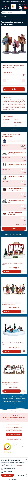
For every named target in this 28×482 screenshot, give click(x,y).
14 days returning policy (14, 419)
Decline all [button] (21, 475)
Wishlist (24, 271)
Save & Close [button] (7, 475)
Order (7, 271)
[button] (14, 479)
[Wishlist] (20, 7)
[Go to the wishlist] (20, 7)
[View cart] (25, 7)
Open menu (3, 8)
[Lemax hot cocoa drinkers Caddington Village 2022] (4, 189)
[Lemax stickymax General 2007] (4, 141)
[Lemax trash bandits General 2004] (4, 201)
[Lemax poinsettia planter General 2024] (4, 213)
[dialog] (14, 470)
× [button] (26, 459)
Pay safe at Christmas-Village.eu (14, 430)
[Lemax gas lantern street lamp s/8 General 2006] (4, 164)
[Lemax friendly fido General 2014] (4, 177)
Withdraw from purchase (14, 434)
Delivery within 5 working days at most (14, 417)
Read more (14, 129)
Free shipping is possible (14, 415)
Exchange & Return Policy (14, 429)
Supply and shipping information (14, 427)
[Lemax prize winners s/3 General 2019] (14, 43)
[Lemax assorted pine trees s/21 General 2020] (4, 153)
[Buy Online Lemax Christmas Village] (7, 6)
